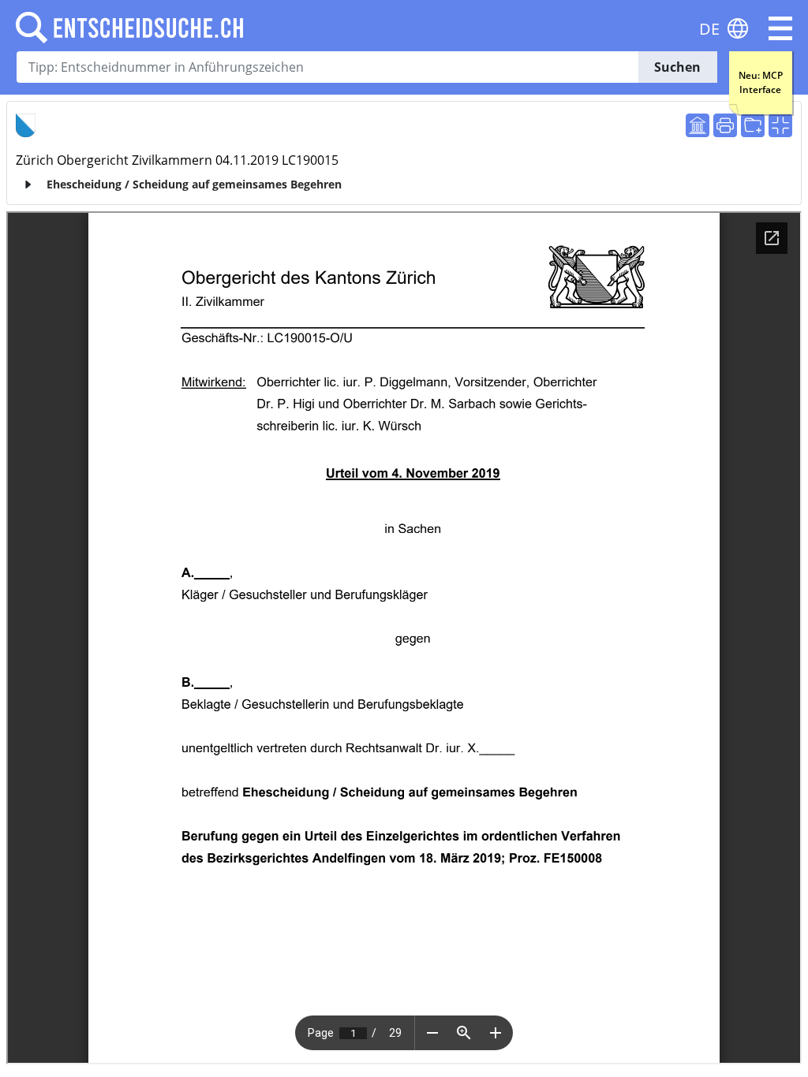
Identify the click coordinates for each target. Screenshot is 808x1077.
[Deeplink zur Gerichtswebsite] (697, 125)
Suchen (677, 67)
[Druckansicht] (725, 125)
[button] (780, 28)
